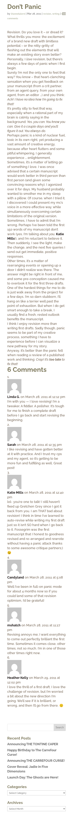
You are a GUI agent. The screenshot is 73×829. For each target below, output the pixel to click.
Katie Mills (15, 492)
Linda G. (13, 397)
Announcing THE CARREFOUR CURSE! (36, 760)
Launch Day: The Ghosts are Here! (32, 777)
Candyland (15, 577)
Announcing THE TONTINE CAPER (32, 744)
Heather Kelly (17, 678)
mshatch (14, 625)
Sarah (11, 445)
